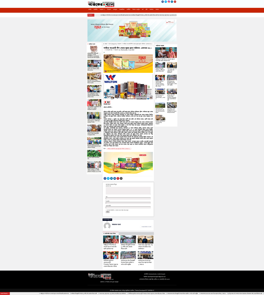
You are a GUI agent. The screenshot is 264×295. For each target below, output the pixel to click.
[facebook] (163, 2)
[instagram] (169, 2)
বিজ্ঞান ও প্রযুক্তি (136, 9)
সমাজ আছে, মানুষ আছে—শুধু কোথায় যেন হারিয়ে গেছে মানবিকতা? (145, 247)
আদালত (151, 9)
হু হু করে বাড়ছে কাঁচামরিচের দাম (93, 158)
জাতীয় (89, 9)
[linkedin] (172, 2)
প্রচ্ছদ (106, 44)
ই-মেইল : (108, 201)
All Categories (113, 44)
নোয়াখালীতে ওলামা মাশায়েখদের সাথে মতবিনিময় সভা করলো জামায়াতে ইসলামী (171, 110)
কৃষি (146, 9)
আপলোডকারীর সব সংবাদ (146, 226)
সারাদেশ (101, 9)
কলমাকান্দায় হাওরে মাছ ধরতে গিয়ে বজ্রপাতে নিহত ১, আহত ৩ (145, 262)
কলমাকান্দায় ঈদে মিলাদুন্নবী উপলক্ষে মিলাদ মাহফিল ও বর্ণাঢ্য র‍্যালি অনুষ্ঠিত (128, 262)
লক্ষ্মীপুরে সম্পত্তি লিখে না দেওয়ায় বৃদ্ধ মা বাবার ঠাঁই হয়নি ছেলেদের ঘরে (110, 247)
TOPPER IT (150, 290)
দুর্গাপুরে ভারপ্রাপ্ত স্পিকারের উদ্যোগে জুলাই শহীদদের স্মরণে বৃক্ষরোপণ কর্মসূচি (94, 146)
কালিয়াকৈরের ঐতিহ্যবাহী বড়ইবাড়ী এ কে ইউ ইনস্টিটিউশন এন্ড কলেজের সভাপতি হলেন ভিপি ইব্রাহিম (93, 55)
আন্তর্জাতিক (121, 9)
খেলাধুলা (115, 9)
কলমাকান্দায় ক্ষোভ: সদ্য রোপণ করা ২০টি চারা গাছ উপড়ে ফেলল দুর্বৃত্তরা (160, 110)
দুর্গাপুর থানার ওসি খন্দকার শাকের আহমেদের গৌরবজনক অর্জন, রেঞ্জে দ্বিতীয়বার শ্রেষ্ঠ (171, 97)
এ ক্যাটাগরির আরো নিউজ (109, 233)
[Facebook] (105, 178)
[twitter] (166, 2)
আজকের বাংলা (116, 224)
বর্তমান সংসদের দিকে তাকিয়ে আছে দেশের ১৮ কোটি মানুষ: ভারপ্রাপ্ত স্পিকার (94, 121)
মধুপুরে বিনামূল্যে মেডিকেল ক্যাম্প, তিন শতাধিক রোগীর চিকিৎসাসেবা (93, 69)
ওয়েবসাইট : (108, 205)
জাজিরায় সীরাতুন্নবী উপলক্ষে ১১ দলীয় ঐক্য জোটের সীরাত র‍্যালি (128, 247)
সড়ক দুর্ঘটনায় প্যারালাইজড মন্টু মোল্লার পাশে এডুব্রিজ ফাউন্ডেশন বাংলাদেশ (94, 108)
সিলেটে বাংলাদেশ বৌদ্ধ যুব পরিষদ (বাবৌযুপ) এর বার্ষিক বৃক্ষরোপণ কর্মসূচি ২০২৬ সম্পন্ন (94, 170)
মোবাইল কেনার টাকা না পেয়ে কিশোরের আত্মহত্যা (160, 123)
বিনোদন (109, 9)
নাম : (107, 197)
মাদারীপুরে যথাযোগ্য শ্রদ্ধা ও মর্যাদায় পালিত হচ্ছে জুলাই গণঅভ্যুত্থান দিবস (93, 133)
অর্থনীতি (128, 9)
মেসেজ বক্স (108, 186)
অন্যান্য (157, 9)
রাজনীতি (95, 9)
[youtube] (175, 2)
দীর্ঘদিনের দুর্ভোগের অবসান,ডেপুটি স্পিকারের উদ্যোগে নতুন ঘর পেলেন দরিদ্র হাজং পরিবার (160, 84)
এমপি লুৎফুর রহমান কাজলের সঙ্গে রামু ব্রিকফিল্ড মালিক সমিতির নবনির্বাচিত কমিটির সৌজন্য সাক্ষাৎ (94, 95)
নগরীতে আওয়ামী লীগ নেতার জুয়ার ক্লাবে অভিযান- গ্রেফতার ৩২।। (138, 44)
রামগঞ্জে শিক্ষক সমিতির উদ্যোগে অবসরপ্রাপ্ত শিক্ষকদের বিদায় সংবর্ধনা (94, 81)
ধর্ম (142, 9)
